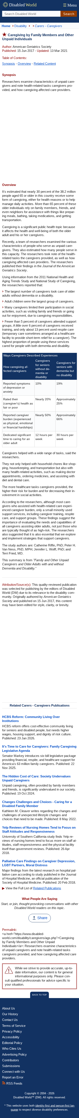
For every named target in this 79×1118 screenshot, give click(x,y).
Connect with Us (13, 1071)
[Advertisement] (39, 137)
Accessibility (10, 1037)
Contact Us (10, 1020)
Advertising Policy (14, 1054)
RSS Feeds (13, 1083)
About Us (8, 1008)
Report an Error (12, 1077)
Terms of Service (13, 1025)
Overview (24, 63)
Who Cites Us (11, 1048)
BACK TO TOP (39, 995)
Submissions (11, 1066)
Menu (70, 5)
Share (42, 918)
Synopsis (8, 63)
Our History (10, 1014)
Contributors (10, 1060)
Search (68, 14)
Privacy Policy (12, 1031)
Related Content (45, 63)
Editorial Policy (12, 1043)
